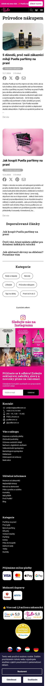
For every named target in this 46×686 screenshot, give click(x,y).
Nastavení (22, 671)
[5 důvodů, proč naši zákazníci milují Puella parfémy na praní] (23, 37)
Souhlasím (32, 679)
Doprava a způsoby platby (13, 436)
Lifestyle (8, 285)
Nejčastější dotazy (10, 484)
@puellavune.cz (12, 423)
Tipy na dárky (10, 294)
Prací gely (6, 525)
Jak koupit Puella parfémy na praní (23, 162)
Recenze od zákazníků (11, 481)
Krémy (5, 540)
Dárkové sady (8, 546)
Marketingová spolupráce (13, 451)
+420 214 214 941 (13, 411)
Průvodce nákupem (12, 69)
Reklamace (7, 454)
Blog (4, 502)
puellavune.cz (11, 420)
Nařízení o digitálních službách (15, 445)
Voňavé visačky (9, 534)
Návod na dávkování (11, 487)
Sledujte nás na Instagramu (24, 323)
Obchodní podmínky (10, 439)
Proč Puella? (7, 498)
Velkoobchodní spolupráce (13, 448)
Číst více (6, 117)
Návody (27, 276)
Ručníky (6, 552)
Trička (5, 549)
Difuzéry (6, 531)
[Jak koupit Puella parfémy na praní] (23, 142)
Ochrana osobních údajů (12, 442)
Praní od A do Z (29, 294)
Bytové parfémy (9, 528)
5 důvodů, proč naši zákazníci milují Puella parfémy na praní (23, 59)
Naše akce (7, 460)
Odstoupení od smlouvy (12, 457)
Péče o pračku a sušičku (12, 490)
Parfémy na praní (9, 522)
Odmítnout (11, 679)
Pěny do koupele (9, 543)
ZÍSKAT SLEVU (36, 4)
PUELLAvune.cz (12, 417)
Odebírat (31, 393)
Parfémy (6, 537)
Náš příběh (7, 496)
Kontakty (6, 492)
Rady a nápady (11, 276)
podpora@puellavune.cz (16, 408)
